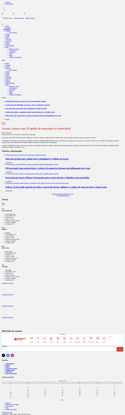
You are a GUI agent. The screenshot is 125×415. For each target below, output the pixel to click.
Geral (10, 54)
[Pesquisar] (120, 349)
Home (3, 122)
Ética (6, 408)
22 (114, 392)
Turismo (7, 44)
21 (97, 392)
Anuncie (7, 2)
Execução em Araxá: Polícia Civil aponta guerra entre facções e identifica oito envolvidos (47, 177)
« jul (61, 399)
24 (28, 395)
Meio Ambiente (9, 45)
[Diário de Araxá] (24, 18)
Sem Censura (13, 32)
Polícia (7, 42)
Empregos (12, 52)
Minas (11, 55)
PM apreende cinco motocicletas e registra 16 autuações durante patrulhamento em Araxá (33, 115)
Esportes (7, 27)
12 (62, 390)
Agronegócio (13, 50)
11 (45, 390)
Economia (8, 41)
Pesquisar (4, 346)
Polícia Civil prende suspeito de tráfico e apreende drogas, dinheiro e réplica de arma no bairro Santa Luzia (56, 187)
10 (28, 390)
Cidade (7, 36)
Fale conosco (9, 4)
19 (62, 392)
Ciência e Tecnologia (15, 57)
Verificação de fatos (11, 409)
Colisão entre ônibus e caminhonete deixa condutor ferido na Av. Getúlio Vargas (30, 112)
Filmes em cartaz (14, 49)
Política (7, 29)
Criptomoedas (9, 363)
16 (10, 392)
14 (97, 390)
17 (28, 392)
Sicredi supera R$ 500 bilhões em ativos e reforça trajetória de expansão (27, 105)
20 (80, 392)
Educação (8, 39)
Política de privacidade (12, 404)
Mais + (7, 47)
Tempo (7, 119)
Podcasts (8, 31)
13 (80, 390)
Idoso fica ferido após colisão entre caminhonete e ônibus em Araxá (26, 108)
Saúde (7, 37)
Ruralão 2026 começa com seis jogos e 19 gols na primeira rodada (25, 101)
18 (45, 392)
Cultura (7, 34)
